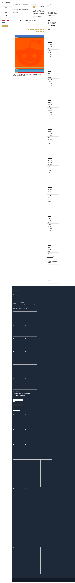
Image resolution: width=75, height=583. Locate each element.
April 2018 (49, 224)
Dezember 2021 (50, 133)
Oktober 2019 (50, 187)
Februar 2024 (50, 79)
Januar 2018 (49, 230)
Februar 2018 (50, 228)
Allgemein (27, 74)
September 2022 (50, 114)
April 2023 (49, 100)
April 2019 (49, 199)
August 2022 (49, 116)
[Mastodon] (37, 30)
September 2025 (50, 46)
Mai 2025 (49, 48)
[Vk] (38, 31)
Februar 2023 (50, 104)
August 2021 (49, 141)
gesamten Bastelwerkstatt (36, 17)
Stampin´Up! (17, 75)
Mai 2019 (49, 197)
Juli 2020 (49, 168)
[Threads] (42, 30)
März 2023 (49, 102)
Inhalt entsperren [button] (15, 13)
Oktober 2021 (50, 137)
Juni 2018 (49, 220)
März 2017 (49, 251)
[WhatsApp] (38, 30)
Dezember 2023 (50, 83)
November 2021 (50, 135)
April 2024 (49, 75)
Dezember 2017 (50, 232)
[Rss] (50, 257)
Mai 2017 (49, 247)
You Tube (23, 75)
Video (21, 75)
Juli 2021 (49, 143)
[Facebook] (28, 30)
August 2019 (49, 191)
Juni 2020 (49, 170)
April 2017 (49, 249)
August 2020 (49, 166)
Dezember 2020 (50, 158)
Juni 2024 (49, 71)
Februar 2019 (50, 203)
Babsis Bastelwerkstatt (33, 74)
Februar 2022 (50, 129)
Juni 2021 (49, 145)
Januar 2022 (49, 131)
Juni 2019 (49, 195)
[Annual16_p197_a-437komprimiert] (53, 264)
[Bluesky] (32, 30)
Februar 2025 (50, 54)
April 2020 (49, 174)
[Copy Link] (43, 31)
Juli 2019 (49, 193)
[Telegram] (40, 30)
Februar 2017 (50, 253)
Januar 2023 (49, 106)
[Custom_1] (53, 256)
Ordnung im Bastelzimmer (38, 74)
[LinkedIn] (35, 30)
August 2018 (49, 216)
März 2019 (49, 201)
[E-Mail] (42, 31)
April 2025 (49, 50)
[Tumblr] (43, 30)
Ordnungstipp (14, 75)
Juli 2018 (49, 218)
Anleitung (30, 74)
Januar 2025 (49, 56)
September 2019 (50, 189)
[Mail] (52, 257)
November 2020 (50, 160)
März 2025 (49, 52)
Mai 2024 (49, 73)
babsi (14, 74)
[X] (30, 30)
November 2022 (50, 110)
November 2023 (50, 85)
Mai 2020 (49, 172)
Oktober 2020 (50, 162)
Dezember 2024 (50, 58)
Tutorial (20, 75)
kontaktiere (22, 302)
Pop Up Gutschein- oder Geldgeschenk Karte (20, 395)
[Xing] (40, 31)
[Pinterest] (37, 31)
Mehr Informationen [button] (15, 12)
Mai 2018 (49, 222)
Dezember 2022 (50, 108)
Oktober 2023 (50, 87)
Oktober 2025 (50, 44)
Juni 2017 (49, 245)
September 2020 (50, 164)
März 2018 (49, 226)
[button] (16, 37)
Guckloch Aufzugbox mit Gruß (52, 25)
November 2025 (50, 42)
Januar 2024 (49, 81)
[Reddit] (33, 30)
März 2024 (49, 77)
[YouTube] (48, 257)
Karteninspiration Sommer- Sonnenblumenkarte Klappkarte (22, 393)
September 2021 (50, 139)
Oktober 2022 (50, 112)
